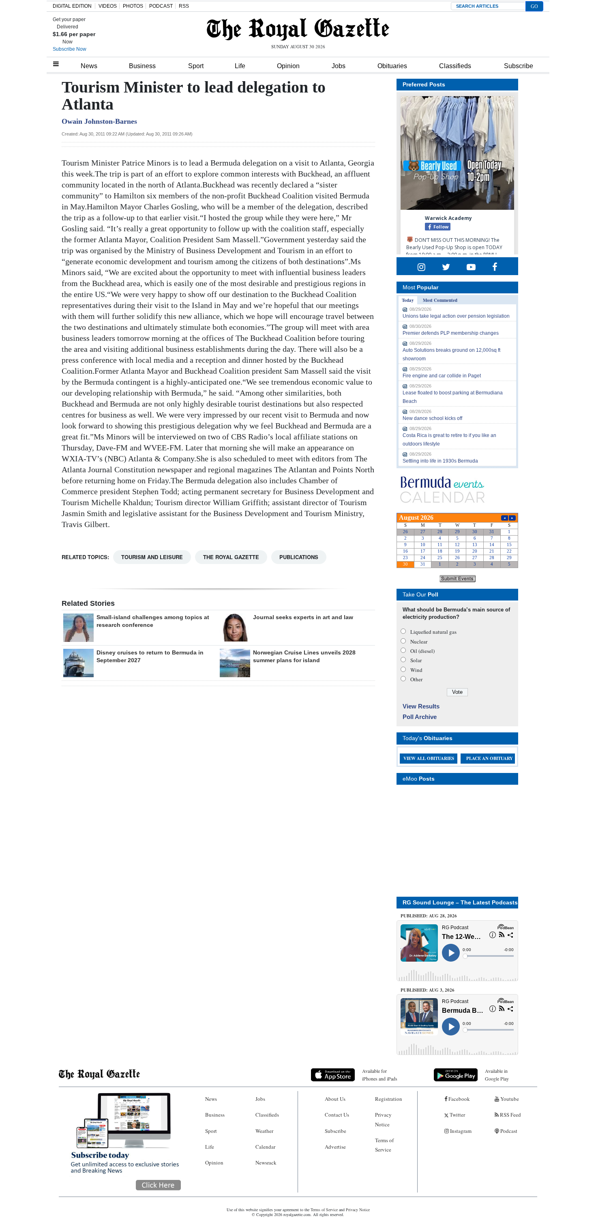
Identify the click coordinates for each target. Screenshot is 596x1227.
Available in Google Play (497, 1075)
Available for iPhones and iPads (379, 1075)
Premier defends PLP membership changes (451, 333)
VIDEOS (108, 6)
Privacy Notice (383, 1119)
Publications (298, 557)
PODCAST (161, 6)
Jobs (338, 65)
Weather (264, 1130)
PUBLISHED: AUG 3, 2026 (428, 990)
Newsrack (266, 1162)
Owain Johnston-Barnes (99, 121)
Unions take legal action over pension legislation (456, 316)
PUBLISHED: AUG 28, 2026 (429, 916)
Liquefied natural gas (433, 631)
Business (142, 65)
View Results (421, 706)
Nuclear (418, 641)
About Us (335, 1098)
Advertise (335, 1146)
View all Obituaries (428, 758)
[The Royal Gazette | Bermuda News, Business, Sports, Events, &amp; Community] (298, 29)
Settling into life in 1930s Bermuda (440, 461)
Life (240, 65)
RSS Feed (510, 1114)
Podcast (508, 1130)
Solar (416, 660)
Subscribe (518, 65)
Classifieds (455, 65)
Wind (416, 670)
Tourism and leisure (152, 557)
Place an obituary (489, 758)
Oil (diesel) (422, 650)
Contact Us (337, 1114)
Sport (196, 65)
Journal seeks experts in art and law (303, 617)
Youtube (509, 1098)
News (89, 65)
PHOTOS (133, 6)
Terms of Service (384, 1145)
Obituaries (392, 65)
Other (416, 679)
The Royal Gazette (231, 557)
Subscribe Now (69, 49)
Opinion (288, 65)
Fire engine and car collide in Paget (442, 376)
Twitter (456, 1114)
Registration (388, 1098)
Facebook (458, 1098)
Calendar (265, 1146)
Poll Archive (420, 716)
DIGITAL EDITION (72, 6)
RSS (184, 6)
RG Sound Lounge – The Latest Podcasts (460, 902)
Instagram (460, 1130)
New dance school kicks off (432, 418)
